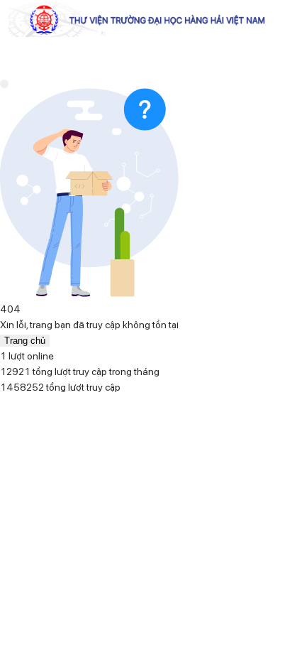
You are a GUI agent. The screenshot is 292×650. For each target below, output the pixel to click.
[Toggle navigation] (4, 84)
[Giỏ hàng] (21, 325)
